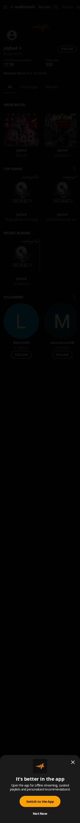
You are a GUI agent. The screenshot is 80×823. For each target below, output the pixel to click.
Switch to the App (40, 801)
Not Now (40, 813)
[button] (40, 411)
